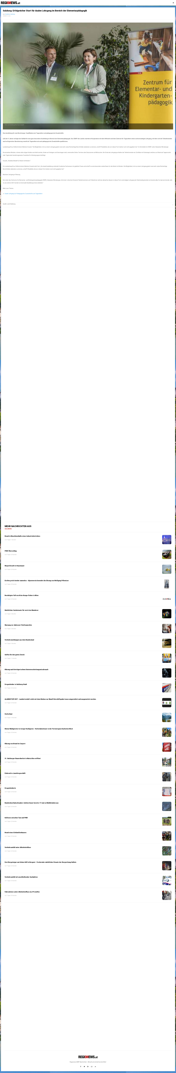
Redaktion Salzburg (10, 14)
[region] (88, 281)
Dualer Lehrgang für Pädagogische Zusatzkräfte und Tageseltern (23, 193)
